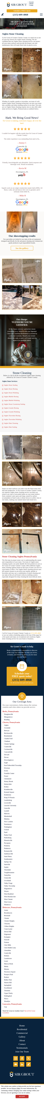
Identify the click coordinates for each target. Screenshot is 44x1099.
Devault (6, 755)
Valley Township (9, 886)
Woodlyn (7, 1001)
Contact (22, 1044)
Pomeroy (7, 846)
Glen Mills (7, 945)
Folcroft (6, 940)
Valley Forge (8, 883)
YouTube (15, 1064)
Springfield (7, 985)
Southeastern (8, 859)
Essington (7, 937)
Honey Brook (8, 781)
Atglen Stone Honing (11, 389)
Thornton (7, 990)
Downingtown (9, 760)
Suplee (6, 867)
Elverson (7, 768)
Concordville (8, 752)
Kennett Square (9, 792)
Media (6, 966)
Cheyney (7, 923)
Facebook (22, 1058)
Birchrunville (8, 733)
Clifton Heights (9, 926)
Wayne (6, 891)
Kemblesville (8, 789)
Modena (6, 819)
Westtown (7, 905)
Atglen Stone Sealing (10, 385)
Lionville (7, 808)
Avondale (7, 728)
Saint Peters (8, 856)
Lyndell (6, 811)
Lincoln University (10, 805)
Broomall (7, 915)
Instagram (15, 1058)
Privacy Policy (16, 1088)
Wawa (6, 998)
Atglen (6, 725)
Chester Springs (9, 744)
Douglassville (8, 714)
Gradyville (7, 953)
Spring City (8, 862)
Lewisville (7, 803)
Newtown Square (9, 972)
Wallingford (8, 996)
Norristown (7, 824)
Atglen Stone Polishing (11, 393)
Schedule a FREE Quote (22, 11)
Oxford (6, 830)
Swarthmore (8, 988)
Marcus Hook (8, 964)
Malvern (7, 813)
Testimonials (22, 1048)
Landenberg (8, 800)
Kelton (6, 787)
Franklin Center (9, 773)
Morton (6, 969)
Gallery (22, 1036)
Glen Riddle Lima (10, 948)
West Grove (8, 902)
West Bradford (9, 894)
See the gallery (22, 248)
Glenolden (7, 950)
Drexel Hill (7, 932)
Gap (5, 1007)
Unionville (7, 878)
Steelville (7, 864)
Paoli (5, 832)
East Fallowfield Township (12, 765)
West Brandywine (10, 896)
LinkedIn (22, 1064)
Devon (6, 757)
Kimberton (7, 795)
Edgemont (7, 934)
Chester (6, 918)
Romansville (8, 851)
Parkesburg (7, 838)
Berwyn (6, 730)
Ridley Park (8, 980)
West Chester (8, 899)
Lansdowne (8, 958)
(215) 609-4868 (20, 14)
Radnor (6, 977)
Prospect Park (8, 974)
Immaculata (8, 784)
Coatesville (7, 746)
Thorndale (7, 870)
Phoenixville (8, 840)
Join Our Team (22, 1051)
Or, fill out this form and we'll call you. (22, 683)
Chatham (7, 741)
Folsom (6, 942)
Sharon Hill (8, 982)
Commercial (22, 1033)
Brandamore (8, 736)
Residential (22, 1029)
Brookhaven (8, 913)
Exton (6, 771)
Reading (7, 719)
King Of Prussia (9, 797)
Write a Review (2, 14)
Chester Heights (9, 921)
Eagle (6, 763)
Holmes (6, 956)
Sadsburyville (8, 854)
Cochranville (8, 749)
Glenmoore (7, 779)
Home (22, 1025)
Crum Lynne (8, 929)
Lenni (6, 961)
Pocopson (7, 843)
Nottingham (8, 827)
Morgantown (8, 717)
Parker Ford (8, 835)
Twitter (28, 1058)
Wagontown (8, 888)
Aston (6, 910)
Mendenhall (8, 816)
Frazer (6, 776)
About (22, 1040)
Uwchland (7, 880)
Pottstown (7, 848)
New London (8, 821)
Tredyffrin (7, 875)
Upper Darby (8, 993)
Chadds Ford (8, 738)
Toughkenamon (9, 872)
